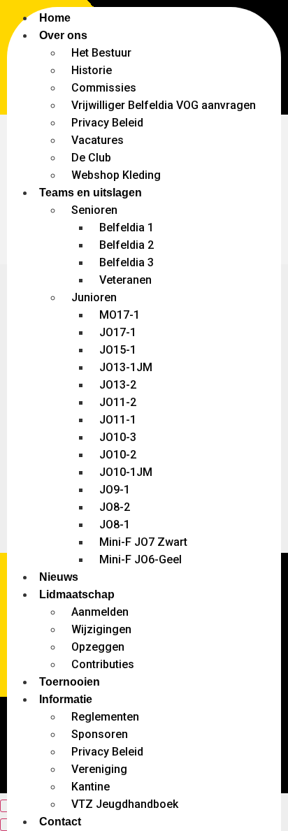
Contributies (102, 664)
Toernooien (69, 682)
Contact (60, 822)
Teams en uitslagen (90, 192)
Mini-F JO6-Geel (140, 559)
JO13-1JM (125, 367)
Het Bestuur (101, 52)
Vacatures (97, 140)
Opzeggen (97, 646)
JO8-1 (114, 524)
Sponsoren (99, 734)
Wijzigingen (101, 629)
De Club (91, 157)
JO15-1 (117, 349)
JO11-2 (117, 402)
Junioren (94, 297)
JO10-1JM (125, 472)
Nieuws (58, 577)
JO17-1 (117, 332)
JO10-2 (117, 454)
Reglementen (105, 716)
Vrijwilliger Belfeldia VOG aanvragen (163, 105)
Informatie (65, 699)
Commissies (103, 87)
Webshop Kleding (116, 175)
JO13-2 (117, 384)
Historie (91, 70)
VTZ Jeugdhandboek (124, 804)
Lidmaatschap (77, 594)
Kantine (90, 786)
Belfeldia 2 (126, 245)
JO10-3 (117, 437)
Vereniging (99, 769)
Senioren (94, 210)
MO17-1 (119, 314)
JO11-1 (117, 419)
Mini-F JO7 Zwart (143, 542)
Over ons (63, 35)
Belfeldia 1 (126, 227)
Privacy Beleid (107, 122)
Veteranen (125, 280)
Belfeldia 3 (126, 262)
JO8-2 (114, 507)
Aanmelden (100, 612)
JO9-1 (114, 489)
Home (55, 18)
